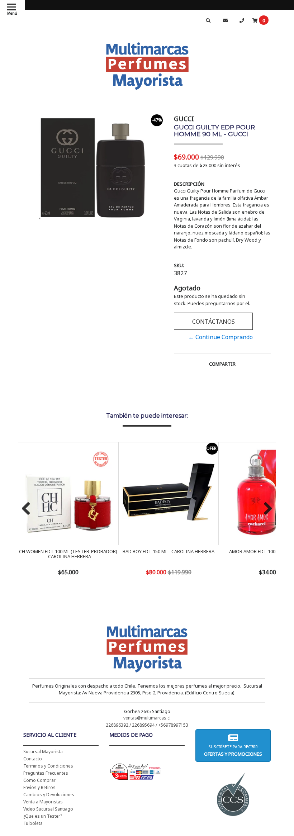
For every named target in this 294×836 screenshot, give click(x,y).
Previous (29, 509)
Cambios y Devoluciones (48, 795)
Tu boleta (33, 823)
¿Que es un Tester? (42, 816)
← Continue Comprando (220, 337)
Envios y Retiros (39, 787)
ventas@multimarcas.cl (147, 718)
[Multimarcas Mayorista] (147, 65)
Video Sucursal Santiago (48, 809)
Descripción (189, 184)
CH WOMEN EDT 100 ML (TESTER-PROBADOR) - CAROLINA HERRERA (68, 554)
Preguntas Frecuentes (45, 773)
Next (265, 509)
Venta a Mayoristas (43, 802)
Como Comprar (39, 780)
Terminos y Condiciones (48, 766)
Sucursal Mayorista (43, 752)
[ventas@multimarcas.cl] (225, 20)
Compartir (222, 364)
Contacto (32, 759)
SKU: (179, 265)
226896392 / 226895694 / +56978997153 (147, 725)
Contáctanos (213, 322)
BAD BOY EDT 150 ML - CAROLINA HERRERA (168, 551)
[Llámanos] (241, 20)
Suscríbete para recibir (233, 750)
